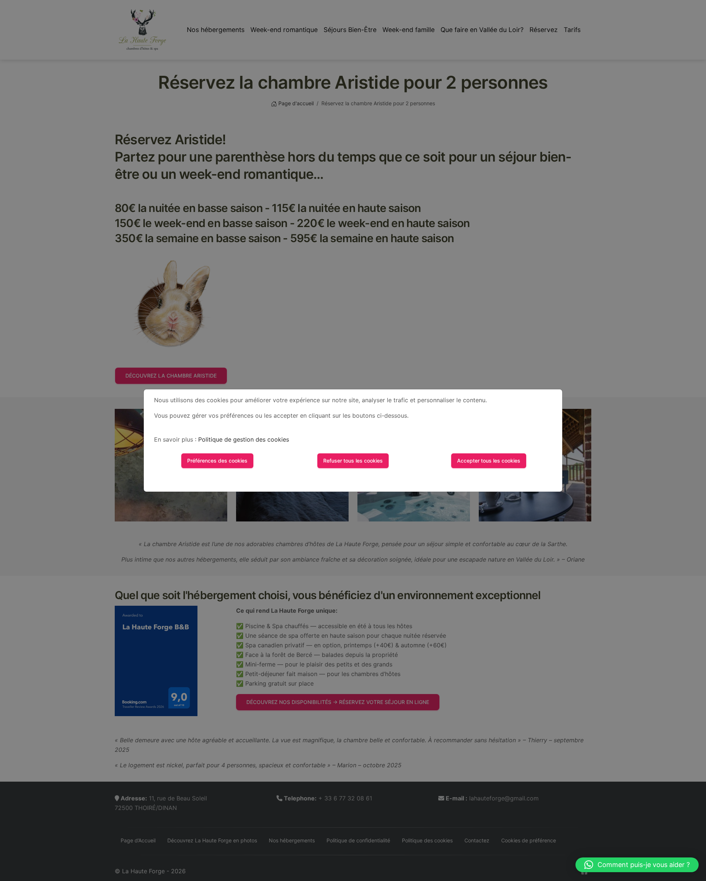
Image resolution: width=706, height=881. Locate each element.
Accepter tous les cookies (488, 460)
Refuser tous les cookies (353, 460)
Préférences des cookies (217, 460)
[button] (637, 864)
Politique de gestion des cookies (243, 439)
